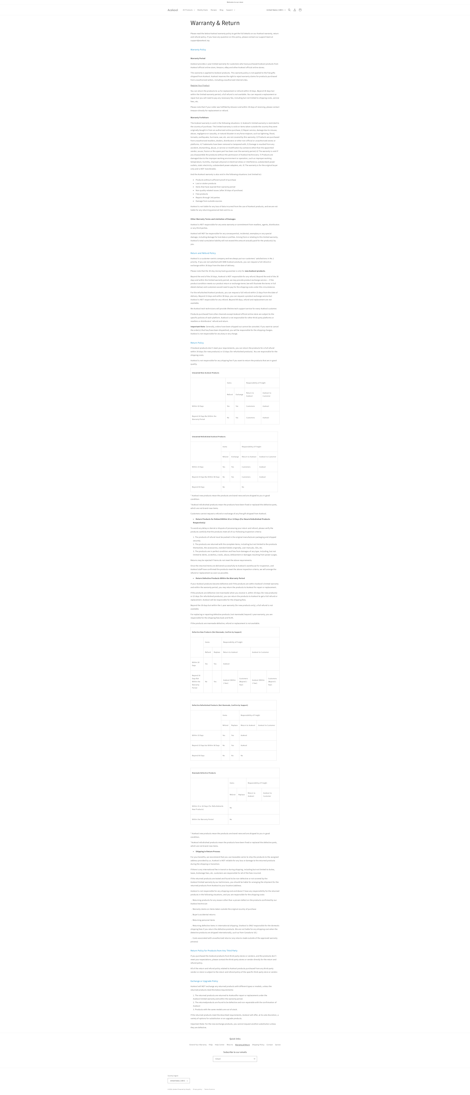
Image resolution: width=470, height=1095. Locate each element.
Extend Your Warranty (198, 1045)
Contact (270, 1045)
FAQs (211, 1045)
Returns (230, 1045)
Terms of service (209, 1089)
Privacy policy (197, 1089)
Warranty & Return (242, 1045)
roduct (200, 85)
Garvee (278, 1045)
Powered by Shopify (184, 1089)
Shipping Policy (258, 1045)
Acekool (175, 1089)
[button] (188, 9)
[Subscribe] (254, 1059)
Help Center (219, 1045)
